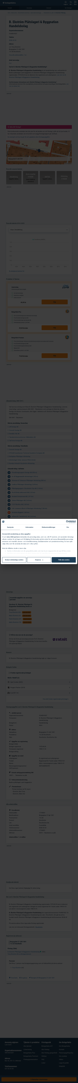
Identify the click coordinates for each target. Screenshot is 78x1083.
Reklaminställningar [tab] (48, 527)
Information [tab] (29, 527)
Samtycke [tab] (10, 527)
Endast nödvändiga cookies (14, 560)
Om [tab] (67, 527)
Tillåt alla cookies (64, 560)
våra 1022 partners (13, 537)
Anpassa (38, 560)
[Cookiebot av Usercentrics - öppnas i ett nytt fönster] (67, 521)
